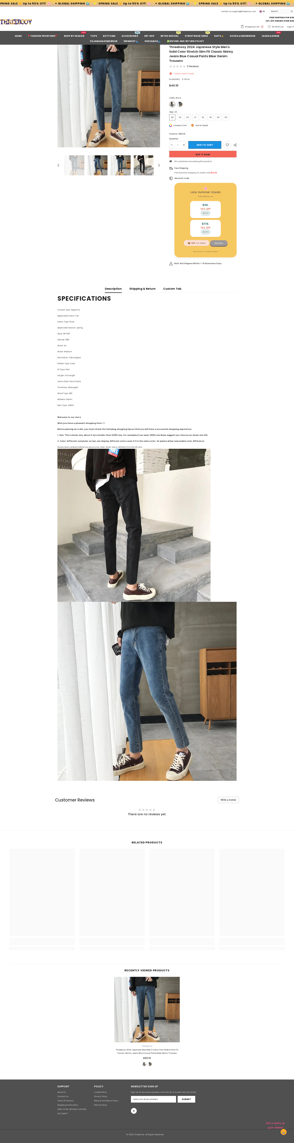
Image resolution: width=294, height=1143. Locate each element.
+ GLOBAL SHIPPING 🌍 (82, 3)
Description (113, 289)
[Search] (282, 11)
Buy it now (203, 154)
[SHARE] (234, 145)
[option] (108, 96)
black (144, 1064)
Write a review (228, 800)
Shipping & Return (142, 289)
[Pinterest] (134, 1111)
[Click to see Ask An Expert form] (275, 1124)
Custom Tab (172, 289)
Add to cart (205, 144)
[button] (58, 165)
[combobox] (279, 11)
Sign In (290, 26)
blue (149, 1064)
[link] (42, 943)
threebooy (147, 1046)
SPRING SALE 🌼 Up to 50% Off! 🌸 (34, 3)
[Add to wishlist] (227, 145)
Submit (186, 1099)
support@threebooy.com (244, 11)
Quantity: (174, 138)
